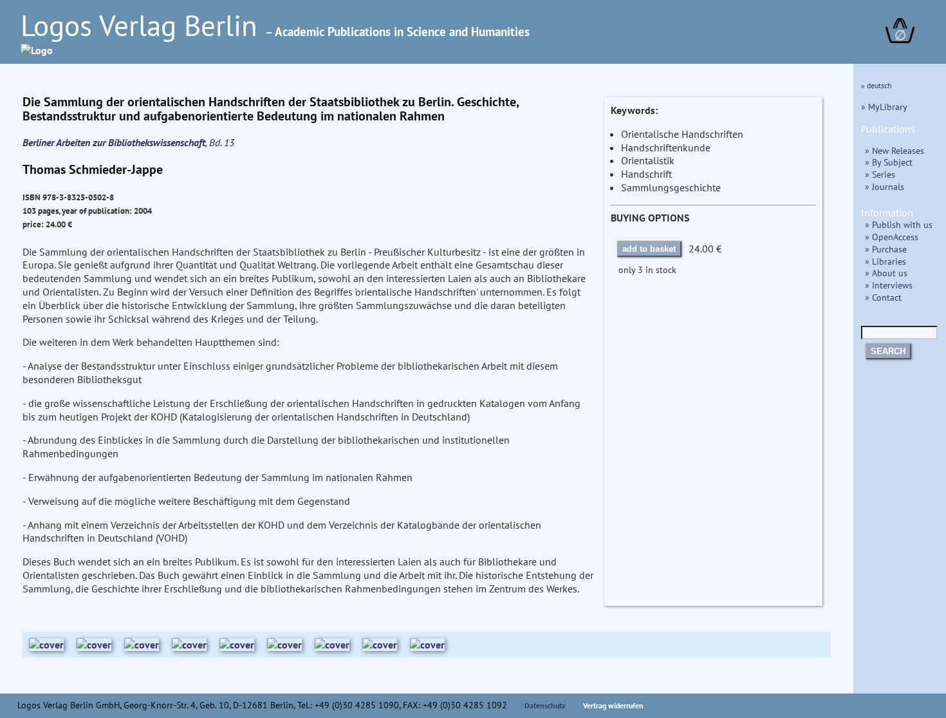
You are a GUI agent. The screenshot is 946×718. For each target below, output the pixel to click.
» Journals (884, 186)
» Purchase (886, 249)
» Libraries (885, 261)
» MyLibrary (884, 106)
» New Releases (894, 150)
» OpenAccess (891, 237)
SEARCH (888, 351)
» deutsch (876, 85)
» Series (880, 174)
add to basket (649, 249)
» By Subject (889, 162)
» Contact (883, 297)
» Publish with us (898, 224)
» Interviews (889, 285)
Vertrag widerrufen (613, 705)
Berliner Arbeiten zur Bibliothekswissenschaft (114, 142)
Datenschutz (545, 705)
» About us (886, 273)
